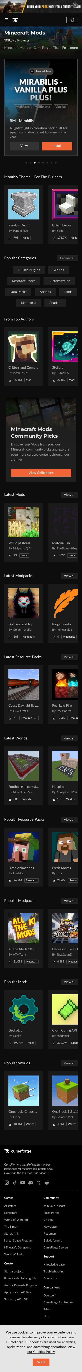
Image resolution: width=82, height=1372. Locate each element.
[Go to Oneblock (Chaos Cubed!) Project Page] (23, 1100)
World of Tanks (14, 1254)
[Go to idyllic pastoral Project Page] (23, 532)
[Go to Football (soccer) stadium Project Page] (23, 775)
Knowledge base (54, 1264)
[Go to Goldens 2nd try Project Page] (23, 613)
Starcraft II (11, 1233)
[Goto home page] (15, 19)
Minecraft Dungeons (17, 1247)
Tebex (47, 1309)
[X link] (38, 1182)
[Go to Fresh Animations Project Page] (23, 857)
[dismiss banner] (75, 5)
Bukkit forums (53, 1240)
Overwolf (50, 1295)
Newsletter (51, 1226)
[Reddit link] (46, 1182)
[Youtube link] (22, 1182)
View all (69, 495)
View (24, 146)
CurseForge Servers (56, 1247)
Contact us (51, 1278)
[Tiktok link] (14, 1182)
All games (10, 1205)
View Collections (41, 473)
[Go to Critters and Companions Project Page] (23, 356)
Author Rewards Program (20, 1285)
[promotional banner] (41, 6)
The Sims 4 (11, 1226)
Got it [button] (41, 1362)
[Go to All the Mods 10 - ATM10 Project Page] (23, 938)
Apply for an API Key (17, 1292)
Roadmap (50, 1233)
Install (57, 146)
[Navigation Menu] (6, 20)
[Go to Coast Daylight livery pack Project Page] (23, 694)
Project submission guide (20, 1278)
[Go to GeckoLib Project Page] (23, 1019)
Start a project (13, 1271)
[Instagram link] (6, 1182)
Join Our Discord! (55, 1205)
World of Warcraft (16, 1219)
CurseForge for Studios (58, 1302)
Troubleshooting (54, 1271)
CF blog (48, 1219)
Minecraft (10, 1212)
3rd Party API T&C (16, 1299)
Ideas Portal (51, 1212)
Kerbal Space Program (18, 1240)
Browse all (67, 258)
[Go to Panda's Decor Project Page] (23, 214)
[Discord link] (30, 1182)
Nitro (47, 1316)
